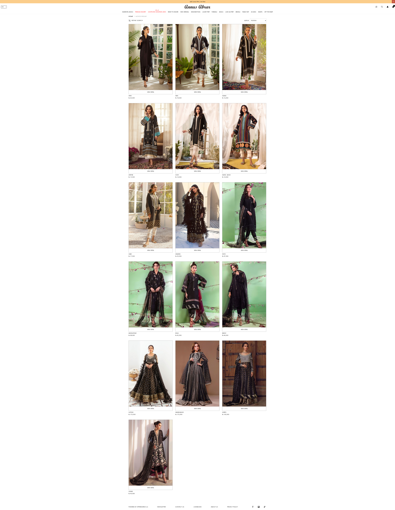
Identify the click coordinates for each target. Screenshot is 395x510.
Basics (221, 12)
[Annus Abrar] (197, 7)
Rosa (177, 333)
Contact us (179, 507)
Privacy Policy (232, 507)
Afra (130, 96)
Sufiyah (131, 412)
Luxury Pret (206, 12)
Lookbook (198, 507)
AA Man (253, 12)
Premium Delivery (140, 12)
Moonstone (132, 333)
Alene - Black (226, 175)
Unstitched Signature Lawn (157, 12)
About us (214, 507)
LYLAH (177, 175)
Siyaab (131, 491)
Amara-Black (179, 412)
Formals (214, 12)
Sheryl (224, 412)
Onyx (224, 254)
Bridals (238, 12)
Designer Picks (195, 12)
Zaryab (131, 175)
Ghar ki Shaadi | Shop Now (197, 1)
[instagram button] (259, 507)
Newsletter (161, 507)
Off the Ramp (268, 12)
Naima (224, 96)
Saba (130, 254)
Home (131, 16)
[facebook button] (253, 507)
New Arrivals (184, 12)
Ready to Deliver (173, 12)
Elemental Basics (127, 12)
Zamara (177, 254)
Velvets (260, 12)
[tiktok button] (264, 507)
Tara (176, 96)
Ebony (224, 333)
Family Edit (245, 12)
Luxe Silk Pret (229, 12)
